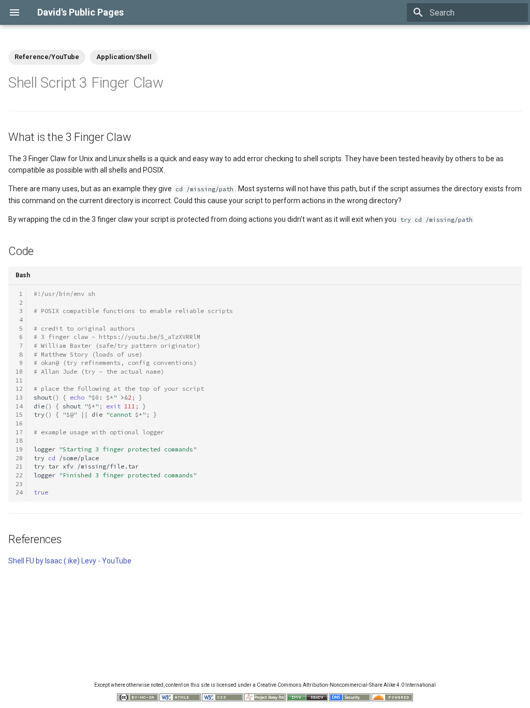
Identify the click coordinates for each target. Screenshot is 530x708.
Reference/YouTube (46, 57)
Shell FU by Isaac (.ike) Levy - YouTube (69, 561)
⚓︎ (175, 82)
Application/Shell (124, 57)
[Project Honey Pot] (265, 699)
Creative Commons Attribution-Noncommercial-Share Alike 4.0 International (346, 685)
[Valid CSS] (222, 699)
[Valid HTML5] (180, 699)
